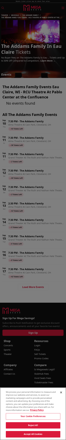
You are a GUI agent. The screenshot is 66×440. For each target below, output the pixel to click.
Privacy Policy (37, 410)
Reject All (33, 425)
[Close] (61, 392)
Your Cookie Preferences (33, 416)
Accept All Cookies (33, 434)
